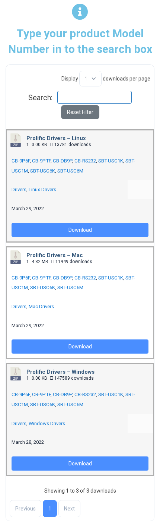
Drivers (19, 189)
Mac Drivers (41, 306)
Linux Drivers (42, 189)
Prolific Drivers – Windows (60, 372)
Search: (40, 97)
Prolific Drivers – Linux (56, 138)
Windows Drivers (47, 423)
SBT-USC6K (42, 171)
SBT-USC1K (110, 161)
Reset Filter (80, 112)
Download (80, 230)
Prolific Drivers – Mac (54, 255)
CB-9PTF (41, 161)
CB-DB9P (62, 161)
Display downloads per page (105, 79)
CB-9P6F (21, 161)
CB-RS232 (85, 161)
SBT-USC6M (70, 171)
